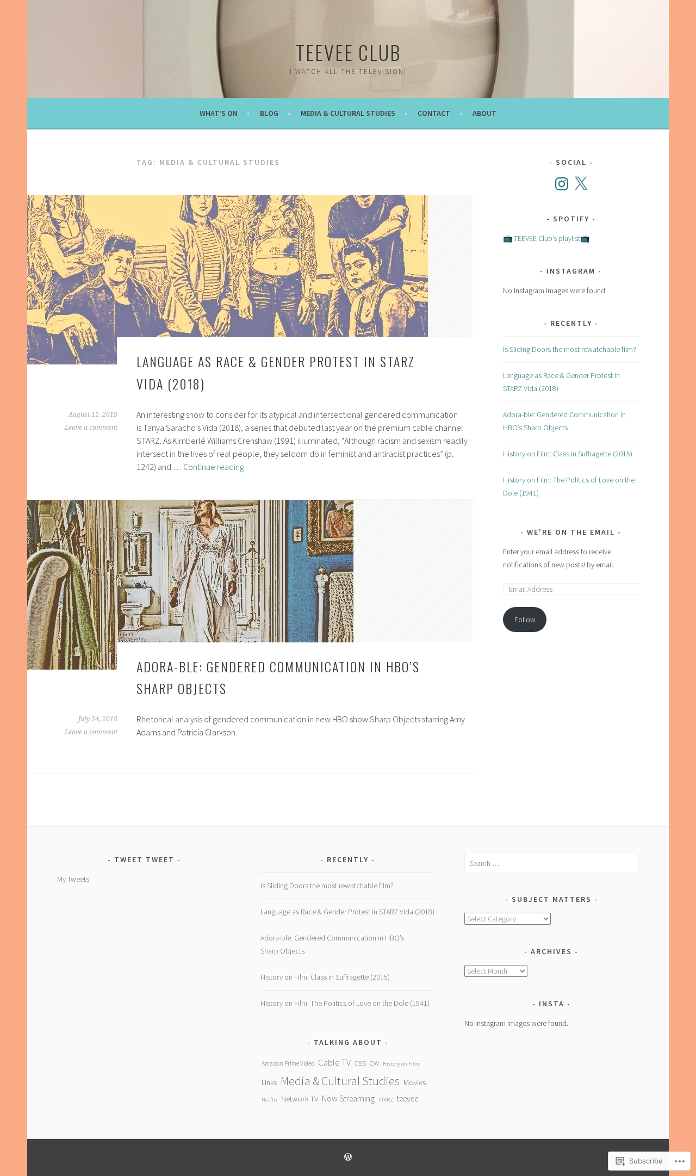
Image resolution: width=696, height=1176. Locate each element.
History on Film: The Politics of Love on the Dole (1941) (345, 1003)
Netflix (269, 1099)
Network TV (299, 1098)
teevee (407, 1098)
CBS (360, 1063)
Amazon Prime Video (288, 1063)
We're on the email (571, 532)
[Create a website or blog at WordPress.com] (348, 1158)
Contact (434, 113)
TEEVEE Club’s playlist (547, 238)
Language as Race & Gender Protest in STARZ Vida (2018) (347, 912)
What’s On (219, 113)
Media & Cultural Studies (348, 113)
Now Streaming (348, 1098)
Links (269, 1082)
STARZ (385, 1099)
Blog (269, 113)
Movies (414, 1082)
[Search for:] (551, 863)
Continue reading (213, 466)
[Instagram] (561, 184)
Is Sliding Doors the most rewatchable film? (569, 349)
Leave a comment (91, 427)
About (484, 113)
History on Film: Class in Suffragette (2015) (567, 454)
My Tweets (73, 879)
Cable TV (334, 1062)
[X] (580, 184)
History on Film (401, 1063)
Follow (525, 619)
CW (374, 1063)
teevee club (348, 52)
